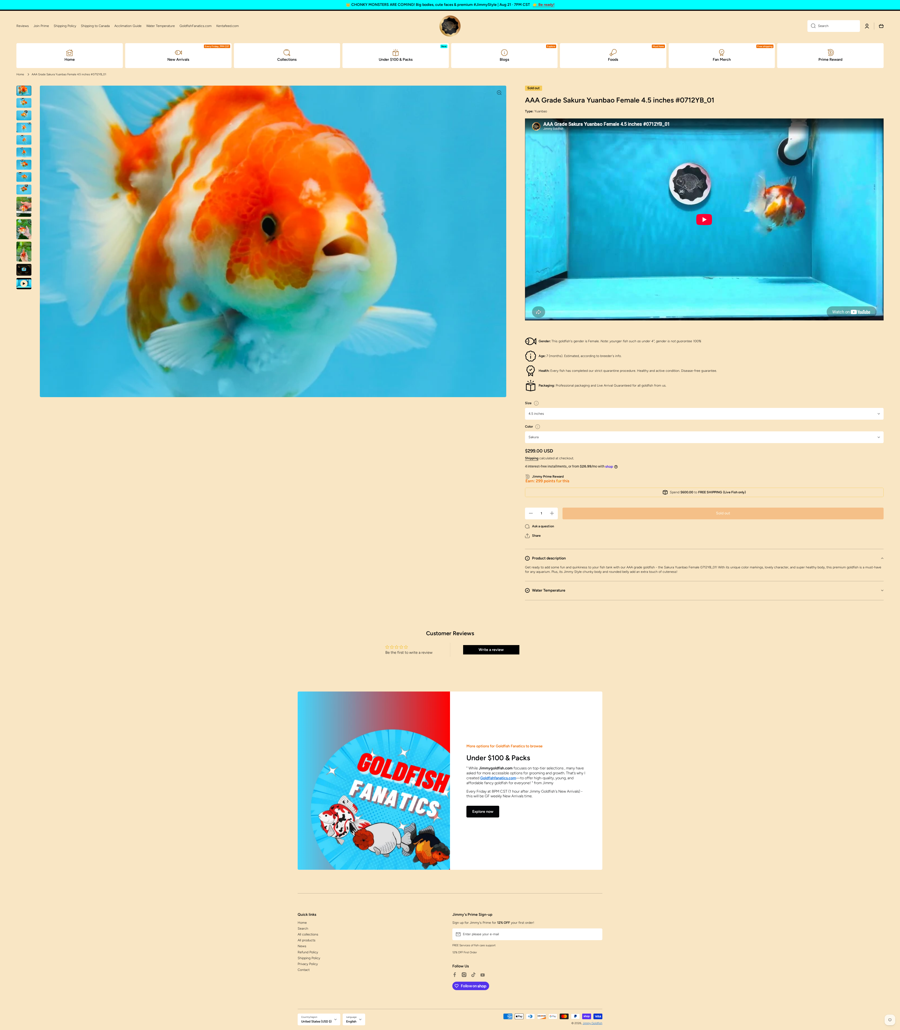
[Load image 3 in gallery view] (23, 115)
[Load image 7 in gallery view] (23, 165)
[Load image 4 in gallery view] (23, 128)
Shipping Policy (309, 958)
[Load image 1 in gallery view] (23, 91)
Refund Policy (308, 952)
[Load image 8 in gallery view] (23, 177)
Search (303, 929)
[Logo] (450, 26)
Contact (304, 970)
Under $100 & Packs (498, 757)
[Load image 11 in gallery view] (23, 229)
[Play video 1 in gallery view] (23, 283)
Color (529, 427)
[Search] (811, 26)
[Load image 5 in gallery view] (23, 140)
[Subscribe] (596, 934)
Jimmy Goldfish (592, 1023)
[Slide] (536, 403)
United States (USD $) (316, 1021)
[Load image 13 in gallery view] (23, 269)
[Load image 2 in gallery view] (23, 103)
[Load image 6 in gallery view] (23, 152)
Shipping (531, 458)
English (351, 1021)
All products (306, 940)
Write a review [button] (491, 649)
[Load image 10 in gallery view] (23, 207)
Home (20, 74)
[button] (533, 535)
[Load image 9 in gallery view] (23, 189)
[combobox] (833, 26)
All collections (308, 934)
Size (528, 403)
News (302, 946)
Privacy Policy (308, 964)
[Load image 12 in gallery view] (23, 252)
